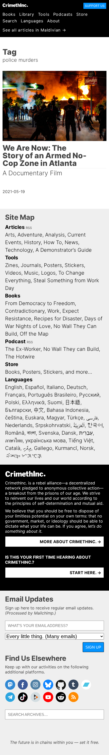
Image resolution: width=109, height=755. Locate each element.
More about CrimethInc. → (70, 541)
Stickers (74, 265)
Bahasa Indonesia (67, 410)
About (53, 20)
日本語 (72, 402)
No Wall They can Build (71, 349)
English (13, 387)
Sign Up (93, 647)
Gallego (43, 448)
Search (10, 20)
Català (12, 448)
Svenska (49, 433)
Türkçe (75, 418)
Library (26, 14)
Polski (12, 402)
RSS (29, 228)
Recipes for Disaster (58, 319)
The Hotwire (20, 357)
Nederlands (18, 425)
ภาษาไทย (14, 440)
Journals (31, 265)
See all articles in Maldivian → (34, 30)
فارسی (92, 418)
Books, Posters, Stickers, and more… (48, 372)
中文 (39, 410)
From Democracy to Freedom (40, 303)
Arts (10, 235)
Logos (48, 273)
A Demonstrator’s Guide (63, 250)
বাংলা (31, 433)
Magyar (55, 418)
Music (31, 273)
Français (15, 395)
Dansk (69, 433)
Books (9, 14)
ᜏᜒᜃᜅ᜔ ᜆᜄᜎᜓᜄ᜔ (23, 456)
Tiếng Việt (80, 440)
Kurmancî (66, 448)
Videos (13, 273)
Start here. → (85, 572)
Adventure (29, 235)
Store (82, 14)
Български (18, 410)
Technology (19, 250)
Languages (32, 20)
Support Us (95, 6)
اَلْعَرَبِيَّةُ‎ (79, 425)
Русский (89, 395)
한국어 (95, 425)
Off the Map (34, 334)
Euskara (34, 418)
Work (53, 311)
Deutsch (76, 387)
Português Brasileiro (52, 395)
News (71, 242)
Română (14, 433)
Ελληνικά (33, 402)
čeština (13, 418)
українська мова (45, 440)
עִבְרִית (86, 433)
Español (34, 387)
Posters (53, 265)
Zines (11, 265)
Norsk (87, 448)
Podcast (15, 341)
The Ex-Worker (23, 349)
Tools (43, 14)
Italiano (55, 387)
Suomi (54, 402)
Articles (15, 227)
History (32, 242)
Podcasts (62, 14)
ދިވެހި (27, 448)
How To (53, 242)
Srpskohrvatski (52, 425)
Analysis (55, 235)
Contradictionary (25, 311)
